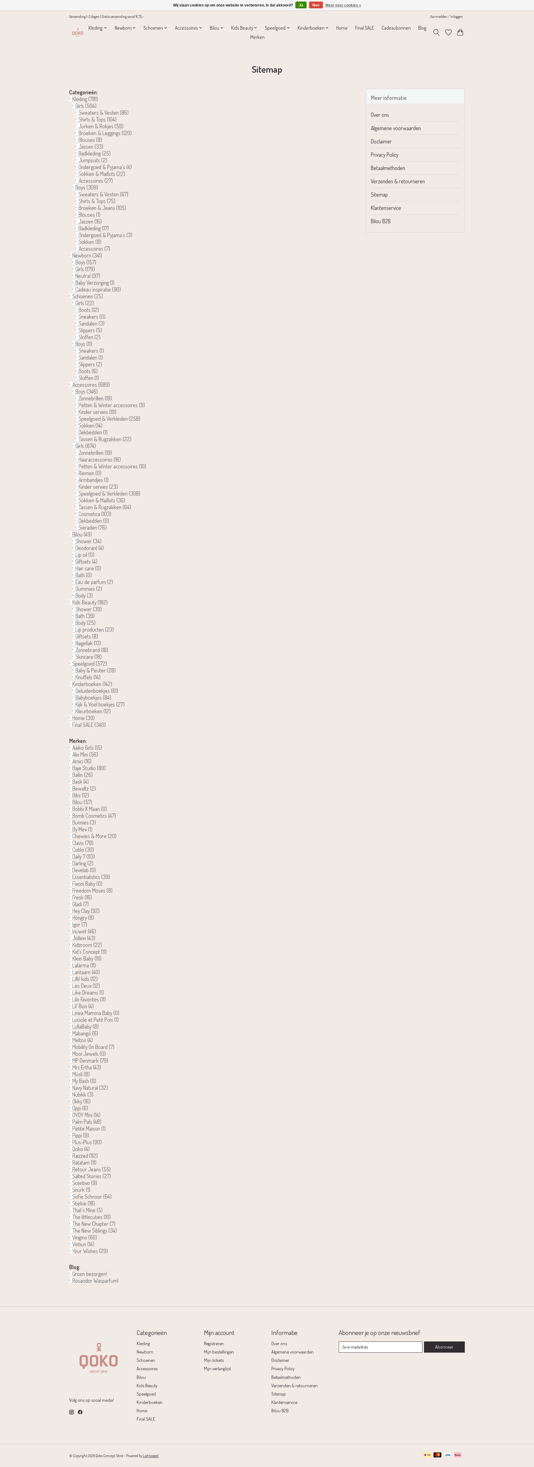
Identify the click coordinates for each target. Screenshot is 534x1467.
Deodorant (89, 547)
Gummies (88, 588)
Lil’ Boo (83, 1006)
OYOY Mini (86, 1114)
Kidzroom (87, 944)
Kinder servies (97, 411)
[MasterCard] (438, 1455)
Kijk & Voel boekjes (100, 704)
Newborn (87, 255)
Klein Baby (86, 958)
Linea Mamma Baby (95, 1012)
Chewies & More (94, 836)
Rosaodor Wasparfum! (95, 1280)
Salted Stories (91, 1176)
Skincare (88, 656)
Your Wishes (90, 1250)
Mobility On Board (93, 1046)
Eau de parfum (94, 581)
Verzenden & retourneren (398, 181)
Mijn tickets (214, 1360)
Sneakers (91, 316)
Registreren (214, 1343)
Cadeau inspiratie (98, 289)
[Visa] (448, 1455)
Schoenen (87, 296)
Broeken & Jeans (102, 207)
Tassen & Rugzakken (104, 439)
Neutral (87, 275)
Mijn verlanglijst (217, 1368)
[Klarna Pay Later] (457, 1455)
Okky (81, 1101)
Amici (81, 761)
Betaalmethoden (388, 167)
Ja (301, 5)
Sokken (89, 241)
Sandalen (91, 323)
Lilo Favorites (89, 999)
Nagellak (88, 643)
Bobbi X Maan (89, 808)
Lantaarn (86, 972)
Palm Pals (86, 1121)
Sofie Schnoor (92, 1196)
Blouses (90, 139)
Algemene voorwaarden (396, 128)
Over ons (380, 114)
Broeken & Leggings (105, 133)
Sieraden (92, 527)
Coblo (83, 849)
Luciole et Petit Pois (95, 1019)
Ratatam (84, 1162)
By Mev (82, 829)
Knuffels (87, 677)
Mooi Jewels (89, 1053)
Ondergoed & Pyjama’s (105, 167)
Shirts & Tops (97, 119)
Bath (83, 575)
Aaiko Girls (87, 747)
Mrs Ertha (86, 1067)
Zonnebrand (91, 649)
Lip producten (94, 629)
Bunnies (84, 822)
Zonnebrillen (95, 398)
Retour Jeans (91, 1169)
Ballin (82, 774)
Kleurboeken (93, 711)
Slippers (90, 330)
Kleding (85, 99)
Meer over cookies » (343, 5)
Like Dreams (88, 992)
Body (84, 595)
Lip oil (84, 554)
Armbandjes (93, 479)
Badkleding (94, 153)
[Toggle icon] (436, 32)
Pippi (80, 1135)
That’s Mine (87, 1210)
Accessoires (95, 180)
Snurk (81, 1189)
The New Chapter (93, 1223)
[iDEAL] (427, 1455)
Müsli (81, 1074)
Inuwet (84, 931)
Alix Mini (85, 754)
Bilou (82, 534)
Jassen (90, 146)
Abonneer (444, 1347)
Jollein (83, 938)
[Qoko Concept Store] (77, 32)
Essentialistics (91, 876)
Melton (82, 1040)
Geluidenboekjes (96, 690)
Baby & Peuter (95, 670)
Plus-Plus (87, 1142)
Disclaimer (381, 141)
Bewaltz (84, 788)
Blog (422, 28)
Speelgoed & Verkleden (109, 418)
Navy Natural (90, 1087)
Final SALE (364, 28)
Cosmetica (94, 513)
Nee (316, 5)
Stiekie (83, 1203)
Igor (79, 924)
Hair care (88, 568)
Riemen (89, 473)
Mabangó (85, 1033)
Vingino (84, 1237)
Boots (88, 309)
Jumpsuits (92, 160)
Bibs (80, 795)
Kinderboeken (92, 683)
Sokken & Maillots (101, 173)
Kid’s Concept (89, 951)
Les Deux (86, 985)
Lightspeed (151, 1455)
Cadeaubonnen (396, 28)
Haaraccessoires (99, 459)
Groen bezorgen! (89, 1273)
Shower (88, 541)
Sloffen (89, 337)
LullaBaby (85, 1026)
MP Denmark (90, 1060)
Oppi (80, 1108)
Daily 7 (83, 856)
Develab (84, 870)
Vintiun (83, 1244)
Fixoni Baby (87, 883)
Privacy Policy (384, 154)
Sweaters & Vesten (103, 112)
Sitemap (379, 194)
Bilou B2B (381, 221)
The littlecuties (91, 1216)
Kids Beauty (90, 602)
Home (342, 28)
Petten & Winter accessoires (111, 405)
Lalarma (84, 965)
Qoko (81, 1148)
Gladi (80, 904)
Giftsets (86, 561)
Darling (82, 863)
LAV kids (85, 978)
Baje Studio (89, 768)
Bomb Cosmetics (94, 815)
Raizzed (85, 1155)
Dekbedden (93, 432)
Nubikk (82, 1094)
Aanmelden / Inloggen (446, 16)
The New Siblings (94, 1230)
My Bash (84, 1080)
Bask (80, 781)
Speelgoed (89, 663)
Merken (257, 37)
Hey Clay (86, 910)
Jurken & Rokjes (100, 126)
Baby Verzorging (94, 282)
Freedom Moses (92, 890)
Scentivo (84, 1182)
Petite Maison (89, 1128)
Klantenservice (386, 207)
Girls (85, 105)
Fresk (82, 897)
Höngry (83, 917)
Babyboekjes (93, 697)
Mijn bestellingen (219, 1351)
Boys (86, 187)
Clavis (82, 842)
